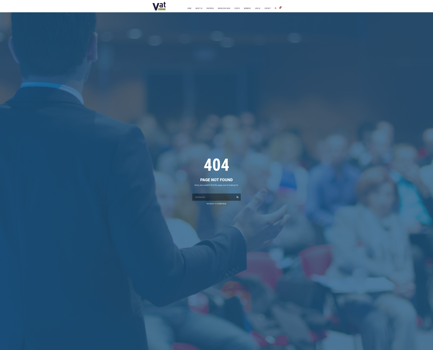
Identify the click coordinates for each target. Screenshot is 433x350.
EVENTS (237, 8)
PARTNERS (210, 8)
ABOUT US (199, 8)
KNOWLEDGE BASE (224, 8)
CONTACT (267, 8)
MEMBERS (247, 8)
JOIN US (257, 8)
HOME (189, 8)
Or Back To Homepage (216, 204)
